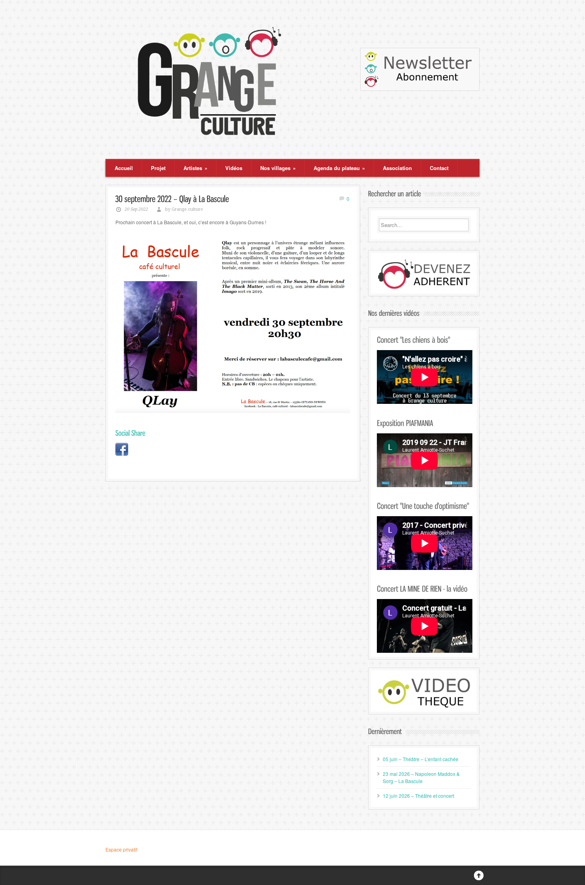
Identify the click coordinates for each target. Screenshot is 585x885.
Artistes (195, 168)
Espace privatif (121, 849)
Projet (158, 168)
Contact (439, 168)
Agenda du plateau (339, 168)
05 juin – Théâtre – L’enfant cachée (420, 759)
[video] (424, 692)
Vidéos (233, 168)
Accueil (124, 168)
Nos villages (278, 168)
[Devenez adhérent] (424, 274)
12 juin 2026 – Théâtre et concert (418, 795)
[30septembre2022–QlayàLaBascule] (172, 198)
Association (397, 168)
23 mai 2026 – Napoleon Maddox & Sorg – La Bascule (421, 777)
